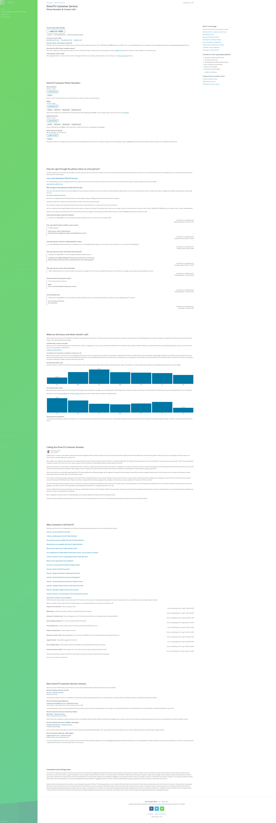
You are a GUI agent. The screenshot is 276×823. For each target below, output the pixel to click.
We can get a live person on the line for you (65, 187)
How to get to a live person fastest (212, 39)
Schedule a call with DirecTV (54, 350)
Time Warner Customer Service (211, 84)
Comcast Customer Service (210, 79)
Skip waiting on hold (66, 40)
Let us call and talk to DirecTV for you (62, 178)
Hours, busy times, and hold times (212, 42)
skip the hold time (123, 56)
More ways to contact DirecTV (211, 50)
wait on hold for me (76, 393)
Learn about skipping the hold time (56, 195)
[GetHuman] (7, 2)
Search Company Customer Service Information (14, 12)
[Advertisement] (90, 69)
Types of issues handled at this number (213, 45)
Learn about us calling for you (55, 184)
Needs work (165, 801)
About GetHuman (6, 17)
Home (2, 9)
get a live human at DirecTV (177, 45)
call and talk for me (64, 393)
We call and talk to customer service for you (214, 32)
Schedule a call (78, 40)
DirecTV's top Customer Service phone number (215, 29)
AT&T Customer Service (209, 81)
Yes (159, 801)
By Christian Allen (55, 451)
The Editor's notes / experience (211, 47)
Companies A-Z (5, 14)
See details (126, 112)
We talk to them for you (53, 40)
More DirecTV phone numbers (211, 37)
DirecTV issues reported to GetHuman (57, 657)
